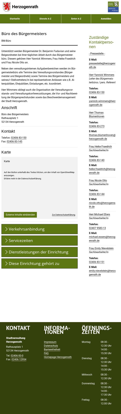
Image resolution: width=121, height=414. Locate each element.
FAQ (46, 353)
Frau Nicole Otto (98, 180)
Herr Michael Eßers (99, 214)
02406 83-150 (18, 137)
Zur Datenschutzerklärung (63, 215)
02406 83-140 (96, 160)
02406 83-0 (17, 355)
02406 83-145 (14, 141)
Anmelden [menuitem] (106, 18)
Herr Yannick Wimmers (101, 74)
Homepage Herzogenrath (58, 357)
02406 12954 (19, 359)
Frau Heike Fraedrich (100, 146)
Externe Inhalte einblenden (20, 214)
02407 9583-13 (97, 228)
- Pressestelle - (97, 53)
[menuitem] (15, 18)
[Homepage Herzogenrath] (20, 7)
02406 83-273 (96, 126)
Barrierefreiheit (52, 349)
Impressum (50, 341)
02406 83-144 (96, 194)
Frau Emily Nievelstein (101, 248)
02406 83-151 (96, 261)
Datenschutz (51, 345)
